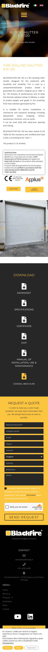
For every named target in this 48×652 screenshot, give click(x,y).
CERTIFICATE (24, 326)
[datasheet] (24, 286)
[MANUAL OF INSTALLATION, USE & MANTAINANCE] (24, 353)
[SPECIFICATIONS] (24, 303)
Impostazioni (31, 648)
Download (7, 601)
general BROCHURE (24, 384)
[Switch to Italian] (35, 5)
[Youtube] (17, 616)
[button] (24, 15)
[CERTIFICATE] (24, 319)
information (31, 495)
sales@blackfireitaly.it (24, 559)
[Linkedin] (30, 616)
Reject (19, 648)
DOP (24, 342)
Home (5, 590)
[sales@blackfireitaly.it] (24, 555)
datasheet (24, 293)
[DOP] (24, 336)
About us (6, 593)
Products (6, 597)
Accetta (7, 648)
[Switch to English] (41, 5)
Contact (6, 609)
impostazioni (7, 643)
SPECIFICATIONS (24, 309)
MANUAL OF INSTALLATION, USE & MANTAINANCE (24, 362)
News (5, 605)
